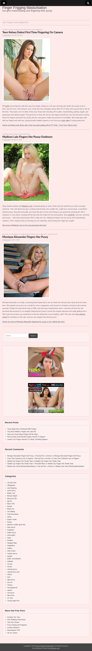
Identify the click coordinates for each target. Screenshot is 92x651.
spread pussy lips (13, 572)
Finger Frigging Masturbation (24, 8)
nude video (65, 120)
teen (8, 577)
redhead (10, 561)
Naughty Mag (12, 543)
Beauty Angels (12, 496)
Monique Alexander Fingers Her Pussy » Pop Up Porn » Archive (29, 456)
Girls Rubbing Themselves (16, 620)
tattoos (9, 574)
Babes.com (11, 493)
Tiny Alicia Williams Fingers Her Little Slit (21, 431)
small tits (71, 215)
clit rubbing (14, 234)
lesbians (10, 540)
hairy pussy (11, 527)
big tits (9, 501)
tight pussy (11, 580)
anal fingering (12, 488)
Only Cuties (11, 551)
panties (9, 556)
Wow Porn (10, 595)
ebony (9, 517)
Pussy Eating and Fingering (16, 625)
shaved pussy (53, 234)
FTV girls (5, 106)
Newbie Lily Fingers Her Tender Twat (20, 461)
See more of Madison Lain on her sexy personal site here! (24, 225)
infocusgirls (11, 535)
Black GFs (11, 504)
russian (9, 564)
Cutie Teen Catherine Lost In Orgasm (66, 458)
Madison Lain (27, 206)
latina (9, 538)
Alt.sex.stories (12, 633)
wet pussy (10, 593)
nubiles (9, 548)
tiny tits (9, 582)
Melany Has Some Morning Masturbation (70, 466)
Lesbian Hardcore (13, 627)
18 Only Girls (11, 483)
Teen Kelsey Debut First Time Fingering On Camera (32, 32)
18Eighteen (11, 485)
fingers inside (7, 29)
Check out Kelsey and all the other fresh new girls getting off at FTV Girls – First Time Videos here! (39, 125)
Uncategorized (12, 587)
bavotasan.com (55, 648)
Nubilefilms (11, 545)
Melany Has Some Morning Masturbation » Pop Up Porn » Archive (30, 466)
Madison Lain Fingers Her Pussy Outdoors (27, 137)
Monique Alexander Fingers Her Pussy (25, 237)
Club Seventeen (12, 514)
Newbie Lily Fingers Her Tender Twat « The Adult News (26, 464)
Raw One (7, 35)
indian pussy (11, 532)
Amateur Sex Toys (13, 617)
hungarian (10, 530)
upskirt (9, 590)
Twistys (10, 585)
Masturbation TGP (13, 630)
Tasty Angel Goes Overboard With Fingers (22, 429)
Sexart (9, 566)
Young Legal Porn (13, 601)
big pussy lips (12, 498)
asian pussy (11, 490)
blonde (5, 234)
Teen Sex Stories (13, 622)
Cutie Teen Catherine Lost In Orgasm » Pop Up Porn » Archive (29, 458)
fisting (9, 522)
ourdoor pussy (20, 29)
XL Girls (10, 598)
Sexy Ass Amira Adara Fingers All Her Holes (22, 434)
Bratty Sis (10, 509)
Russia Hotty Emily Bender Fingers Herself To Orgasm (26, 437)
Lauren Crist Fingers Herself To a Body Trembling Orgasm (27, 439)
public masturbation (34, 29)
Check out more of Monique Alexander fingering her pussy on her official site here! (33, 322)
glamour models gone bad (16, 524)
